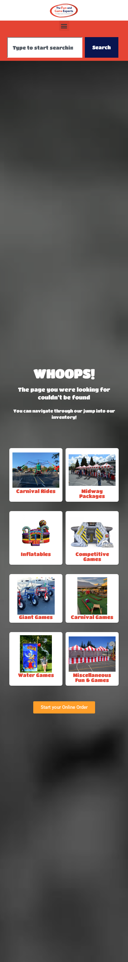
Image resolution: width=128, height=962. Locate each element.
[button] (64, 26)
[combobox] (44, 47)
